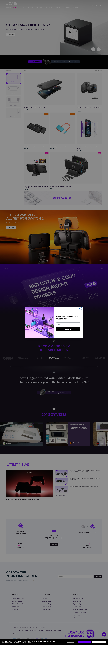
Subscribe (68, 329)
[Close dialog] (80, 308)
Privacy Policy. (27, 642)
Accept (85, 642)
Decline (99, 642)
